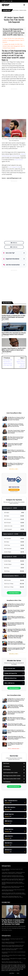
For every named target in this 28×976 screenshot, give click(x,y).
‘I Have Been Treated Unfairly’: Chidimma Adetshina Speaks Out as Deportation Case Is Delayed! (13, 873)
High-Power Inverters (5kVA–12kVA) (11, 778)
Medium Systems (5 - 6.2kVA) (10, 534)
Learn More (11, 973)
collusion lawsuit (18, 159)
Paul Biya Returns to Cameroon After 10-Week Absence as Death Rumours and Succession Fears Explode (13, 883)
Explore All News (13, 469)
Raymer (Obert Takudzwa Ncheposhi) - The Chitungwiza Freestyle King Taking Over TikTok (12, 897)
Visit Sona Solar (14, 489)
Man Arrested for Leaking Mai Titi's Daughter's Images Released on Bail (14, 959)
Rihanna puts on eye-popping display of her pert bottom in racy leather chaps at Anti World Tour (13, 946)
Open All (14, 242)
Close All (15, 247)
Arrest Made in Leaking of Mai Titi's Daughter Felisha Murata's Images (13, 956)
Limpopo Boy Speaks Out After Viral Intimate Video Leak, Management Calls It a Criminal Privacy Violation (14, 46)
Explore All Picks (13, 653)
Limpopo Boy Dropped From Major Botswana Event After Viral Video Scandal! (13, 890)
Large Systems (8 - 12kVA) (10, 556)
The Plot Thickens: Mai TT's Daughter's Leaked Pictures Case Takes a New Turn (12, 949)
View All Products (14, 688)
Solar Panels (6, 763)
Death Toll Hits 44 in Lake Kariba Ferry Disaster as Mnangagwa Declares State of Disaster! (13, 40)
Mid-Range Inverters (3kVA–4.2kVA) (11, 775)
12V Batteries (6, 766)
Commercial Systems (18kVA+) (11, 575)
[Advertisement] (14, 104)
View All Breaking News (13, 748)
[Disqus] (14, 390)
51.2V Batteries (6, 781)
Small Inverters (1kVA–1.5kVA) (10, 772)
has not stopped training (14, 167)
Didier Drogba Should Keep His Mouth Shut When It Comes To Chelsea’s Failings (13, 942)
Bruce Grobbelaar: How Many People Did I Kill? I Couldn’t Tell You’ (12, 869)
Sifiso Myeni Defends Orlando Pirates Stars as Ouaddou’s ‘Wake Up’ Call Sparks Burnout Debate (13, 876)
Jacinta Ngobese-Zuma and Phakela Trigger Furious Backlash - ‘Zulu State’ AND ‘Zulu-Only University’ (13, 879)
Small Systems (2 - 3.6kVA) (10, 508)
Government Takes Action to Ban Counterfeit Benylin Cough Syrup (13, 952)
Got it (18, 973)
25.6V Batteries (7, 769)
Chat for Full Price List (14, 786)
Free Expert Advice (14, 592)
